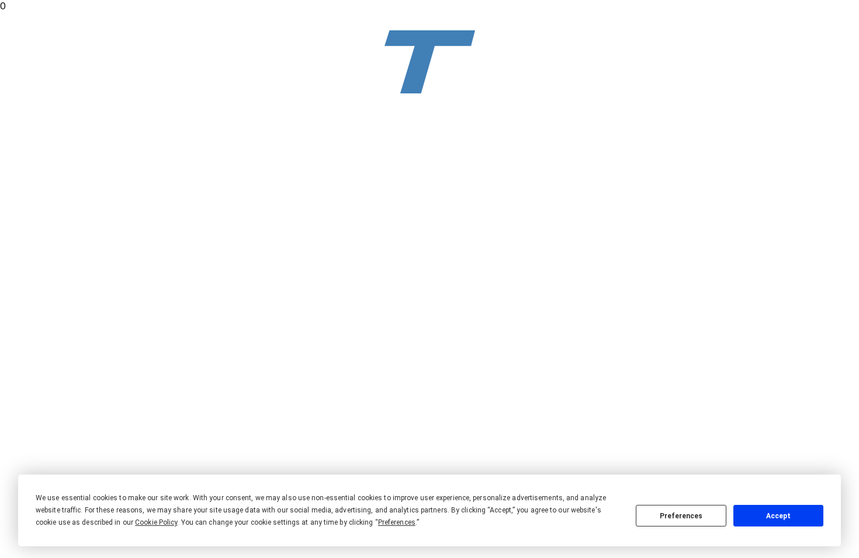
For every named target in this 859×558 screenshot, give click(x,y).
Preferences (681, 516)
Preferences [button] (396, 522)
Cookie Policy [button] (156, 522)
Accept (778, 516)
